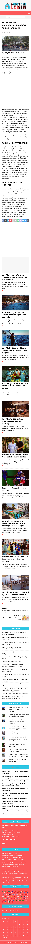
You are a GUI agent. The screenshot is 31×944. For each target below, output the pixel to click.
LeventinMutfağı (6, 873)
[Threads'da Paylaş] (28, 220)
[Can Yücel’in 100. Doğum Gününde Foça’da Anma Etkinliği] (15, 409)
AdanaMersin (19, 857)
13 (11, 930)
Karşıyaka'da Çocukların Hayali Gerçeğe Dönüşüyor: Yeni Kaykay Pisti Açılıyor (18, 739)
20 (11, 932)
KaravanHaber (13, 859)
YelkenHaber (20, 859)
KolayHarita (21, 870)
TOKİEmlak (24, 873)
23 (23, 932)
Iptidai (23, 861)
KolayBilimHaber (22, 863)
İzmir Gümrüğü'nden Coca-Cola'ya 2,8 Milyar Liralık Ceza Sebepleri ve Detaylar (18, 709)
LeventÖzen (21, 855)
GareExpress (25, 877)
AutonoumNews (12, 877)
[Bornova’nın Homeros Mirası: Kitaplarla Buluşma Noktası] (15, 445)
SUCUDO (4, 853)
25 (3, 935)
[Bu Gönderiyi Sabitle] (10, 220)
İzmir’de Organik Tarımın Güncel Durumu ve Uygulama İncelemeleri (14, 277)
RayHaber (16, 767)
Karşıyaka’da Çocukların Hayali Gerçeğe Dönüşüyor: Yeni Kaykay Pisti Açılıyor (13, 523)
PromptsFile (25, 881)
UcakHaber (11, 861)
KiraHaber (19, 864)
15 (19, 930)
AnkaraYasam (12, 857)
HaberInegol (5, 864)
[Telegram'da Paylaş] (23, 220)
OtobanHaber (12, 864)
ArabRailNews (5, 879)
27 (11, 935)
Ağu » (6, 937)
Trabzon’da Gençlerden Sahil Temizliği (13, 781)
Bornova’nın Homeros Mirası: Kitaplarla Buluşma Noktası (15, 455)
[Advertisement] (15, 91)
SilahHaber (5, 863)
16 (23, 930)
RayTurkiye (5, 872)
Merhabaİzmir (5, 859)
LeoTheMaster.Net (12, 863)
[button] (29, 13)
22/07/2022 (6, 32)
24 (27, 932)
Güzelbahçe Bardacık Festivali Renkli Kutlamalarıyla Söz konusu (15, 385)
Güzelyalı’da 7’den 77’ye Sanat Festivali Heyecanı (15, 693)
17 (27, 930)
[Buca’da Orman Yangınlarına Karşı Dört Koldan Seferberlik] (15, 50)
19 (7, 932)
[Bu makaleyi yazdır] (15, 220)
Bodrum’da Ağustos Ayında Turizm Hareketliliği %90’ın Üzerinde (14, 314)
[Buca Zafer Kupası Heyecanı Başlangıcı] (15, 478)
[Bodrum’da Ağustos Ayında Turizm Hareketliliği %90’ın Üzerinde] (15, 302)
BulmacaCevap (6, 870)
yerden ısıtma (5, 910)
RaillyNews (4, 877)
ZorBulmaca (11, 872)
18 (3, 932)
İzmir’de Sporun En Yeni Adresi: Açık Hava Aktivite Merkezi (15, 593)
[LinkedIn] (5, 843)
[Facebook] (3, 843)
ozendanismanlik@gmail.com (11, 836)
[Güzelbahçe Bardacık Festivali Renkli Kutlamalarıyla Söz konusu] (15, 374)
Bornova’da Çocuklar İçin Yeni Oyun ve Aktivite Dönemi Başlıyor (15, 558)
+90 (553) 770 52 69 (8, 834)
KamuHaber (5, 861)
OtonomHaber (5, 855)
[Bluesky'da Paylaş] (25, 220)
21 (15, 932)
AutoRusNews (18, 881)
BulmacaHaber (14, 866)
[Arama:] (15, 17)
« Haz (3, 937)
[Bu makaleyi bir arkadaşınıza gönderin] (13, 220)
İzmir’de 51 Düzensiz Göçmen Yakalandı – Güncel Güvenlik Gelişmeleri (14, 350)
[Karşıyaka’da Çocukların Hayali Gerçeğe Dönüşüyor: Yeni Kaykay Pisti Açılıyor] (15, 511)
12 (7, 930)
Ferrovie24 (4, 881)
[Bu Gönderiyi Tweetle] (5, 220)
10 (27, 927)
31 (27, 935)
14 (15, 930)
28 (15, 935)
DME (13, 881)
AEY (23, 864)
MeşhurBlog (18, 873)
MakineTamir (17, 861)
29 (19, 935)
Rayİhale (12, 873)
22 (19, 932)
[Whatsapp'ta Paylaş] (18, 220)
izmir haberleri (14, 910)
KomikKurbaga (13, 870)
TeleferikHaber (16, 853)
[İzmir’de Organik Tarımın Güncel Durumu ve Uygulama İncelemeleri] (15, 265)
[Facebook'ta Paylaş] (3, 220)
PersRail (11, 879)
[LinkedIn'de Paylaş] (8, 220)
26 (7, 935)
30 (23, 935)
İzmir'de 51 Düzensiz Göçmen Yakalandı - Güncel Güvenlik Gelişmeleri (17, 722)
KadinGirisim (5, 857)
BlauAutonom (17, 879)
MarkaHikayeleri (6, 866)
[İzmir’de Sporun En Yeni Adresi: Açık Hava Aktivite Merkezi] (15, 582)
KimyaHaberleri (13, 855)
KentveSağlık (17, 872)
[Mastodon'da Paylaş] (20, 220)
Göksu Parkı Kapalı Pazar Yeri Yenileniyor (14, 798)
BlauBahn (18, 877)
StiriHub (9, 881)
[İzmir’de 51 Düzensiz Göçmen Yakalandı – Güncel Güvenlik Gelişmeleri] (15, 338)
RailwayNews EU (6, 882)
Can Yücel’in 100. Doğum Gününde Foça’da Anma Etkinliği (12, 421)
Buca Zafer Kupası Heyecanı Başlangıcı (14, 489)
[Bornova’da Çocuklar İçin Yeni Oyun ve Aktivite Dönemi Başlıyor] (15, 547)
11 (3, 930)
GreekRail (23, 879)
